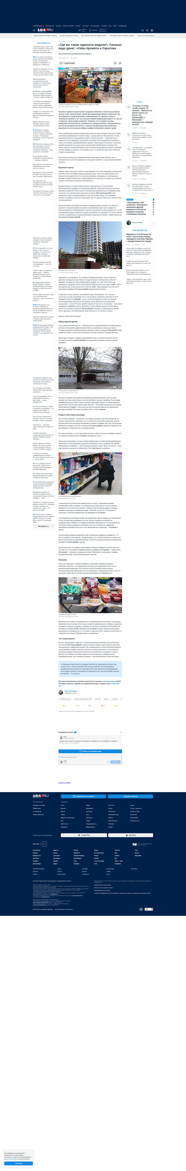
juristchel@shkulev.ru (77, 895)
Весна (63, 811)
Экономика (134, 818)
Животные (64, 824)
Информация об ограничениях (102, 885)
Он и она (111, 805)
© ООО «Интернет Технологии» (64, 909)
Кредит (106, 699)
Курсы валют (95, 26)
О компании (37, 811)
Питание (114, 699)
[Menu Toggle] (34, 30)
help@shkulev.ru (45, 897)
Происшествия (113, 814)
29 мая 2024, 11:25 (64, 58)
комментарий (68, 63)
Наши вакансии (38, 814)
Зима (88, 805)
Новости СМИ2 (64, 783)
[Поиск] (142, 30)
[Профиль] (152, 30)
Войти (65, 762)
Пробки (104, 26)
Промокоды (122, 26)
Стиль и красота (135, 808)
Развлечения (112, 821)
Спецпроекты (135, 821)
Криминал (89, 808)
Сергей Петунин (71, 691)
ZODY (110, 26)
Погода (58, 26)
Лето (88, 814)
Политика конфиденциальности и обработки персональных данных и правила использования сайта (122, 893)
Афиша (78, 26)
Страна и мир (134, 811)
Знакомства (50, 26)
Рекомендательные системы (102, 890)
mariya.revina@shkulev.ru (39, 905)
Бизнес (63, 808)
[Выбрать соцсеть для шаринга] (120, 63)
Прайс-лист (37, 808)
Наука (88, 821)
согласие (11, 1159)
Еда (62, 821)
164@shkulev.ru (54, 894)
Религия (111, 824)
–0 (120, 746)
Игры (115, 26)
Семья (110, 827)
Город (63, 814)
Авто (62, 805)
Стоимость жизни (65, 699)
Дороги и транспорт (67, 818)
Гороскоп (85, 26)
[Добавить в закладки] (115, 63)
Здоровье (64, 827)
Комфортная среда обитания (83, 699)
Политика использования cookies (103, 887)
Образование (90, 827)
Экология (133, 814)
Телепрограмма (68, 26)
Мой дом (89, 818)
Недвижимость (38, 26)
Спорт (132, 805)
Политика (111, 811)
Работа (110, 818)
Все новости (43, 43)
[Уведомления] (147, 30)
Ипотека (97, 699)
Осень (110, 808)
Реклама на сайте (39, 805)
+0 (114, 746)
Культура (89, 811)
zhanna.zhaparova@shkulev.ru (41, 902)
